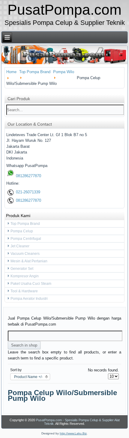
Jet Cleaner (19, 246)
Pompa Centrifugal (25, 239)
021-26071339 (27, 192)
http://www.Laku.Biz (73, 433)
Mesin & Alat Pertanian (28, 261)
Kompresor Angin (24, 276)
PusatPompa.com (65, 10)
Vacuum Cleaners (25, 254)
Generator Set (21, 269)
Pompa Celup (21, 231)
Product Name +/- (28, 377)
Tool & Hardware (24, 291)
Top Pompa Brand (25, 224)
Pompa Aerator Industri (29, 298)
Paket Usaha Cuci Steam (30, 284)
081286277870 (28, 176)
